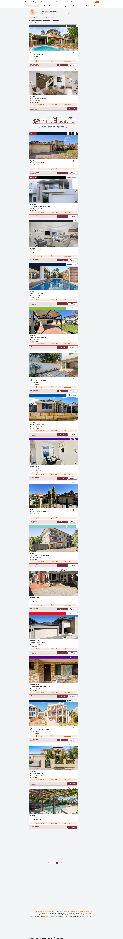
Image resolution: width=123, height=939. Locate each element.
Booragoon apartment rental (79, 911)
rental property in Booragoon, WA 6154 (46, 911)
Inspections (66, 2)
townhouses (89, 911)
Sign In (97, 2)
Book (63, 173)
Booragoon (46, 17)
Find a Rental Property (43, 2)
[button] (30, 39)
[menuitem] (49, 6)
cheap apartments (83, 913)
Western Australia (71, 915)
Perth (43, 916)
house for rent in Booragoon (39, 913)
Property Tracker (56, 2)
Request (63, 65)
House (52, 17)
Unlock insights (67, 61)
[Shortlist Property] (73, 53)
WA (40, 17)
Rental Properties (33, 17)
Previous (50, 862)
